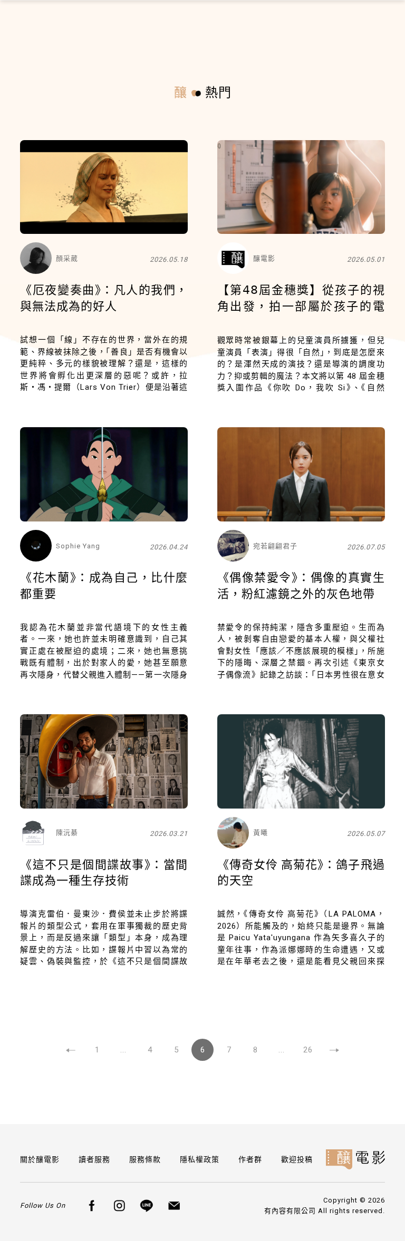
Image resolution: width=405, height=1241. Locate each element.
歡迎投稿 (297, 1159)
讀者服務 (94, 1159)
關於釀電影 (40, 1159)
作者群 (250, 1159)
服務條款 (145, 1159)
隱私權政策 (199, 1159)
